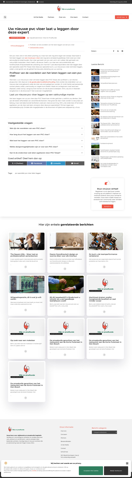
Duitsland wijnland (106, 143)
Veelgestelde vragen (37, 47)
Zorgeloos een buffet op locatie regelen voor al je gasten (110, 90)
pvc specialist (19, 173)
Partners (51, 17)
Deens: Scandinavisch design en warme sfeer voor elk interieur (110, 130)
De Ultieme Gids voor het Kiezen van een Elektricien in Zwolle (111, 117)
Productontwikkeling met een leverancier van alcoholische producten (109, 71)
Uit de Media (65, 445)
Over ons (62, 17)
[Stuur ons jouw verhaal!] (108, 183)
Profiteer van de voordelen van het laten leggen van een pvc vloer (52, 45)
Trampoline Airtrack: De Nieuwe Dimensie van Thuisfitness (110, 104)
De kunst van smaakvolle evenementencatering (108, 110)
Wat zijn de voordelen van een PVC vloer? (46, 128)
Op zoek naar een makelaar (22, 340)
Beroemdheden (66, 441)
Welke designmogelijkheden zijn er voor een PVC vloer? (46, 147)
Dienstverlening (17, 37)
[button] (127, 463)
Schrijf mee (64, 452)
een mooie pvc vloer (32, 58)
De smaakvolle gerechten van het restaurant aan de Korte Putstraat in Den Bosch (66, 342)
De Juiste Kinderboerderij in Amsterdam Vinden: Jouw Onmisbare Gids (109, 165)
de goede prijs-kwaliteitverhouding (42, 82)
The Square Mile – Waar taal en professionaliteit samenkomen (110, 124)
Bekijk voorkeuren (116, 470)
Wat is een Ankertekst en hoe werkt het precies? (111, 137)
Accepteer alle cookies (91, 470)
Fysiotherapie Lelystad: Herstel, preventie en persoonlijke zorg (110, 150)
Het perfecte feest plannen (108, 83)
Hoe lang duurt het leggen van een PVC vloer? (46, 134)
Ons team (74, 17)
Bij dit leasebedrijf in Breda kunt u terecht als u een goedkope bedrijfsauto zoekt (65, 299)
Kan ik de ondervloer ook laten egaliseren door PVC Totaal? (46, 153)
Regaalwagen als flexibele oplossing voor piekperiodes (111, 157)
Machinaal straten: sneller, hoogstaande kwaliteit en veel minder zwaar (102, 299)
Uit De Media (38, 17)
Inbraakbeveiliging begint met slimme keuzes (110, 77)
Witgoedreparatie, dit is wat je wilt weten (25, 298)
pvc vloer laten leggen (33, 173)
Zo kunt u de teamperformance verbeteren (103, 255)
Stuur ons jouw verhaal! (107, 189)
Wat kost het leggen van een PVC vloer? (46, 141)
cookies (34, 470)
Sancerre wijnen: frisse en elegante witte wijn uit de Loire (111, 97)
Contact (85, 17)
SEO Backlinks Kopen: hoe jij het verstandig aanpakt (70, 456)
